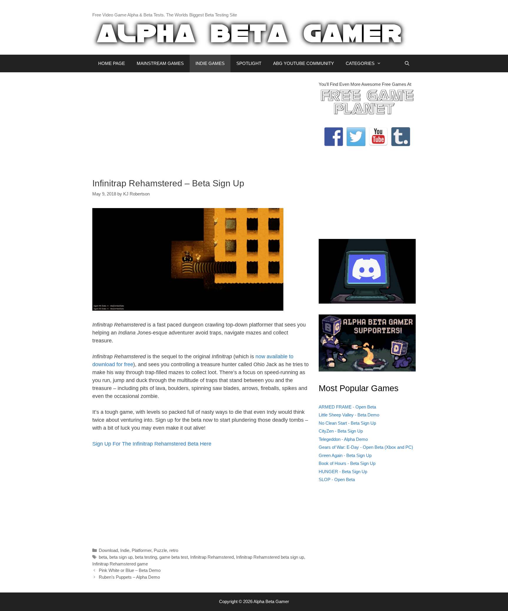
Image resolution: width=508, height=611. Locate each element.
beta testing (146, 557)
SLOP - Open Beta (337, 479)
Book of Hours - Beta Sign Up (347, 463)
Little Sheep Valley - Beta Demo (349, 414)
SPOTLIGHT (248, 63)
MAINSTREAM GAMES (160, 63)
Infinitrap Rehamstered (212, 557)
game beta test (173, 557)
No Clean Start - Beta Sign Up (347, 423)
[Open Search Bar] (407, 63)
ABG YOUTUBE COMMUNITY (303, 63)
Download (108, 550)
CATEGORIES (360, 63)
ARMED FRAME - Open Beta (347, 406)
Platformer (141, 550)
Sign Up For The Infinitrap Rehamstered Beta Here (151, 444)
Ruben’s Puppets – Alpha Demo (129, 577)
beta (103, 557)
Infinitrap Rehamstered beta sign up (270, 557)
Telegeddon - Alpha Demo (343, 439)
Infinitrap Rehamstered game (120, 563)
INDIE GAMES (210, 63)
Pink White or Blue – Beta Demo (130, 570)
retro (173, 550)
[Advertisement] (201, 122)
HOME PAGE (111, 63)
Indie (124, 550)
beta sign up (121, 557)
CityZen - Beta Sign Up (341, 430)
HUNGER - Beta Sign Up (343, 471)
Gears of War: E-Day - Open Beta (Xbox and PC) (366, 447)
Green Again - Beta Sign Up (345, 455)
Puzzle (160, 550)
